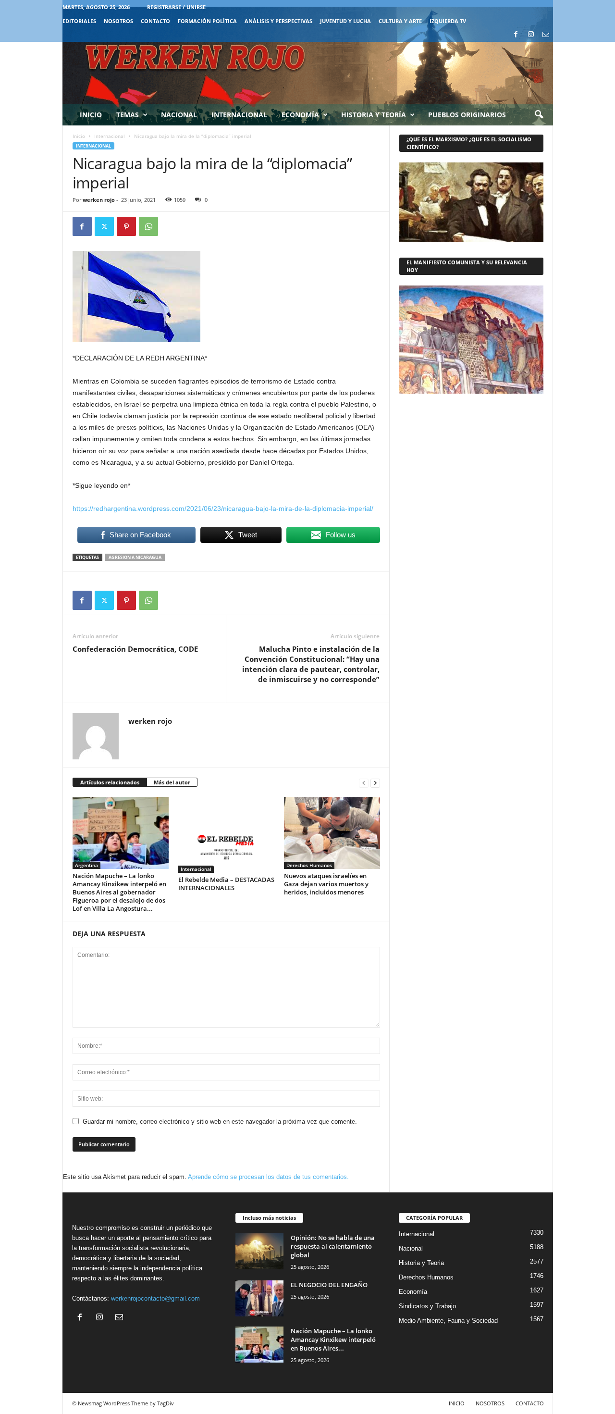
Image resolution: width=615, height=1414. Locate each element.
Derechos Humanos (309, 865)
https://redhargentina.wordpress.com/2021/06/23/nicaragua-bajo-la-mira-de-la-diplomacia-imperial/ (223, 508)
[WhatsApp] (148, 226)
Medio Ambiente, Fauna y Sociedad (448, 1320)
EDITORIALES (79, 21)
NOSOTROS (118, 21)
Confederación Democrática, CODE (135, 649)
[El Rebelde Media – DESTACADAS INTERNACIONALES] (226, 835)
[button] (538, 114)
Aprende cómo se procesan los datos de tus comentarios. (268, 1176)
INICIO (457, 1403)
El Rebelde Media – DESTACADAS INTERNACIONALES (226, 883)
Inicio (91, 114)
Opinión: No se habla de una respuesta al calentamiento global (333, 1246)
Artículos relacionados (109, 782)
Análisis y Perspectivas (278, 21)
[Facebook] (516, 35)
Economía (300, 114)
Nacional (179, 114)
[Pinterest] (126, 226)
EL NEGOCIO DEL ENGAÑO (329, 1284)
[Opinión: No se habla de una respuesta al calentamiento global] (259, 1251)
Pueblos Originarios (467, 114)
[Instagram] (531, 35)
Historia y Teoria (421, 1262)
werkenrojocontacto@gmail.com (155, 1298)
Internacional (239, 114)
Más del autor (172, 782)
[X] (104, 226)
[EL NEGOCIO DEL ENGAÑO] (259, 1298)
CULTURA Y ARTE (400, 21)
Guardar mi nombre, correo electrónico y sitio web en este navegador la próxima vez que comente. (220, 1121)
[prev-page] (364, 783)
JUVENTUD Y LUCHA (345, 21)
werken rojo (99, 199)
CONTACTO (155, 21)
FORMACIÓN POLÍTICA (207, 21)
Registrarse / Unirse (176, 7)
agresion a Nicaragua (135, 557)
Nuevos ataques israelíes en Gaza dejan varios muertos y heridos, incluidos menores (326, 883)
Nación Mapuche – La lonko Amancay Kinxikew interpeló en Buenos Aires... (333, 1339)
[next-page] (375, 783)
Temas (127, 114)
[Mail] (546, 35)
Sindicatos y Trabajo (427, 1306)
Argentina (86, 865)
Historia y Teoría (373, 114)
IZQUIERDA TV (448, 21)
